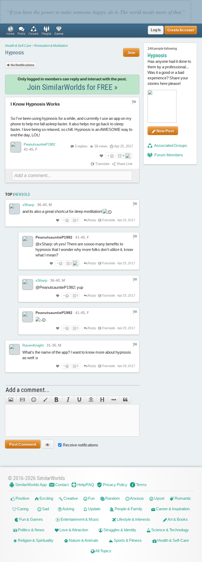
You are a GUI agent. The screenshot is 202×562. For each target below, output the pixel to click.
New (18, 194)
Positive (22, 498)
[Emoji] (33, 399)
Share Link (124, 164)
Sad (45, 509)
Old (27, 194)
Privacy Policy (114, 484)
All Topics (103, 551)
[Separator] (113, 399)
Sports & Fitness (127, 540)
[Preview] (47, 444)
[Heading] (102, 399)
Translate (101, 164)
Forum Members (168, 155)
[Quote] (125, 399)
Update (93, 509)
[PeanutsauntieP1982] (16, 147)
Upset (158, 498)
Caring (22, 509)
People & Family (128, 509)
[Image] (10, 399)
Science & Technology (169, 530)
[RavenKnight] (14, 349)
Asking (68, 509)
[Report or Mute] (134, 102)
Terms (141, 484)
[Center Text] (90, 399)
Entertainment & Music (79, 519)
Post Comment (22, 444)
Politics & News (30, 530)
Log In (156, 30)
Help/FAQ (85, 484)
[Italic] (68, 399)
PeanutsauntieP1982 (39, 144)
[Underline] (79, 399)
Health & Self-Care (18, 46)
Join (131, 52)
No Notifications (22, 65)
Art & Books (177, 519)
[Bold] (56, 399)
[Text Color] (45, 399)
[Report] (135, 204)
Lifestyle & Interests (133, 519)
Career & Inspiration (172, 509)
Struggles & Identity (119, 530)
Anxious (136, 498)
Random (112, 498)
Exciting (46, 498)
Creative (70, 498)
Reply (91, 220)
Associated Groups (170, 145)
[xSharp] (14, 209)
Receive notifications (80, 445)
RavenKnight (33, 345)
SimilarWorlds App (30, 484)
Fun (91, 498)
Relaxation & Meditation (51, 46)
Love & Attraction (73, 530)
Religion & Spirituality (35, 540)
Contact (61, 484)
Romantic (182, 498)
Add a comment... (27, 390)
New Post (165, 130)
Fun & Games (30, 519)
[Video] (22, 399)
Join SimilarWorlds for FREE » (72, 87)
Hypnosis (14, 52)
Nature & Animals (83, 540)
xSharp (28, 205)
